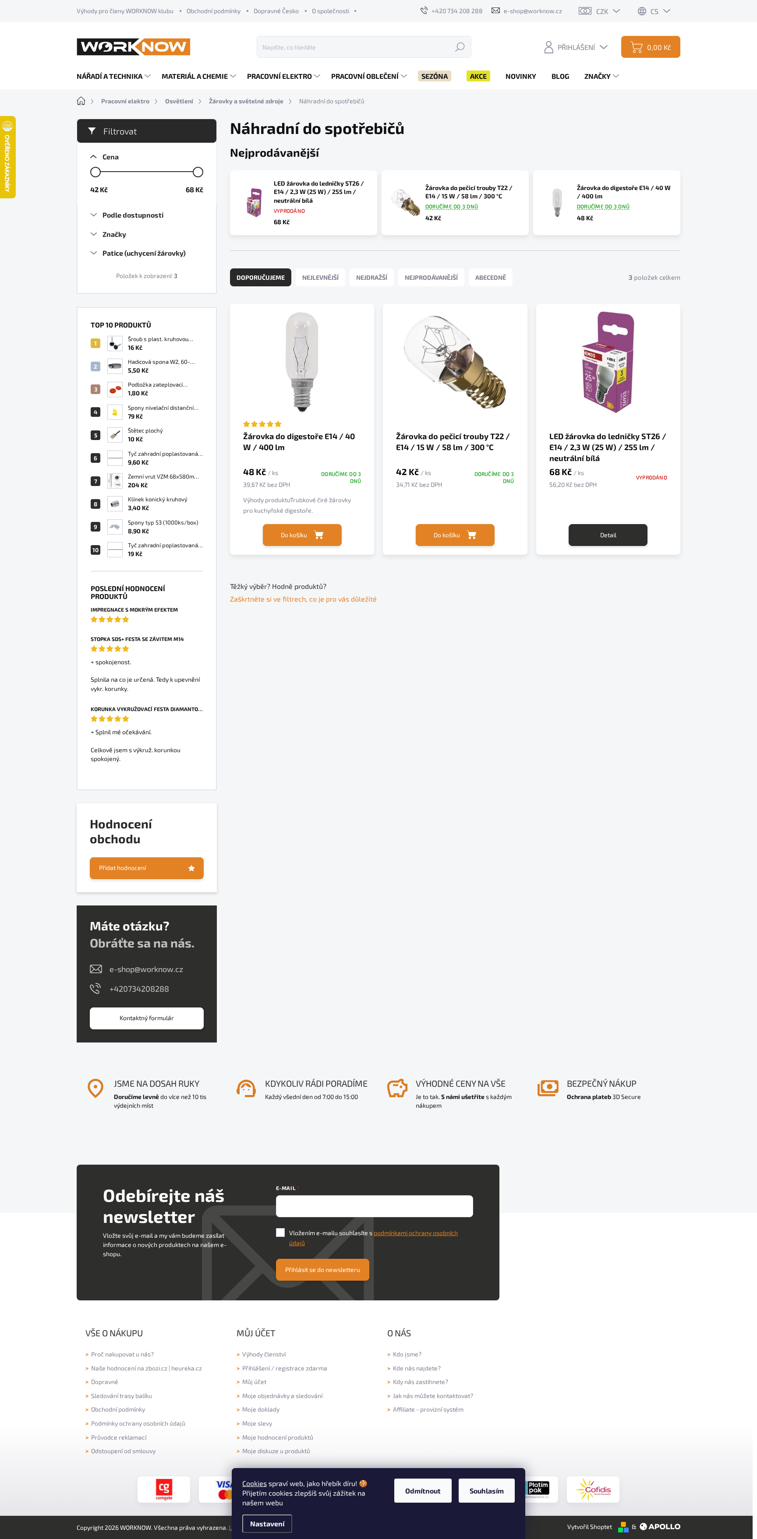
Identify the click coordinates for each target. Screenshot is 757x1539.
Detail (608, 535)
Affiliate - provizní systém (428, 1409)
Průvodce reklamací (118, 1437)
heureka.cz (186, 1368)
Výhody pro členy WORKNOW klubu (125, 10)
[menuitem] (115, 76)
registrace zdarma (301, 1368)
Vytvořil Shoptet (589, 1526)
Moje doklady (260, 1409)
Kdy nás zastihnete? (420, 1381)
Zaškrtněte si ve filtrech (268, 599)
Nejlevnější (320, 277)
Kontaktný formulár (147, 1017)
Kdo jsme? (407, 1354)
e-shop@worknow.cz (146, 969)
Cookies (254, 1483)
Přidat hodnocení (122, 867)
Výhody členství (264, 1354)
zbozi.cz (156, 1368)
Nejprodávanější (431, 277)
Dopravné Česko (276, 10)
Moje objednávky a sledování (282, 1395)
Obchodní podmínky (214, 10)
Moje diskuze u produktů (276, 1450)
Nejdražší (371, 277)
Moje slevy (257, 1423)
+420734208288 (139, 988)
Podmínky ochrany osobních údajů (138, 1423)
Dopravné (104, 1381)
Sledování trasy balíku (121, 1395)
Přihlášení (256, 1368)
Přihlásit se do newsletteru (322, 1269)
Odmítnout (423, 1490)
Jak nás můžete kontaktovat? (433, 1395)
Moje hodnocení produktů (277, 1437)
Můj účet (254, 1381)
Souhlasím (487, 1490)
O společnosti (330, 10)
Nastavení (267, 1523)
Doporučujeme (261, 277)
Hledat (460, 46)
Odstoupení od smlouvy (123, 1450)
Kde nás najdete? (417, 1368)
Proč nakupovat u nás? (122, 1354)
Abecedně (490, 277)
